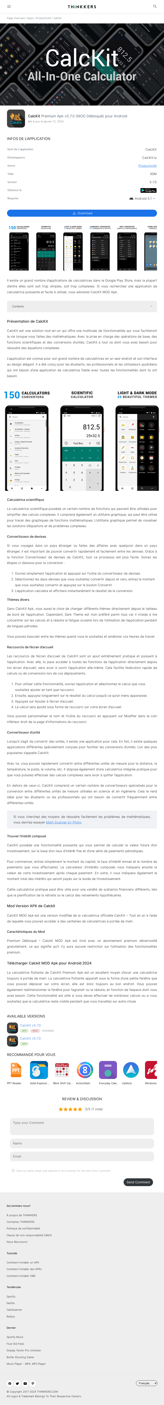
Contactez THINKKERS (20, 1221)
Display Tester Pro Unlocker (24, 1350)
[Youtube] (25, 1383)
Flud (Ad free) (15, 1343)
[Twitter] (17, 1383)
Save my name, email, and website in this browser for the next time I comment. (63, 1170)
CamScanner (14, 1309)
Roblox (11, 1316)
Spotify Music (15, 1337)
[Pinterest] (33, 1383)
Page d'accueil (16, 18)
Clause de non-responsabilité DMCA (29, 1235)
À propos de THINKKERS (22, 1215)
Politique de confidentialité (23, 1228)
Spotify (11, 1296)
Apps (30, 18)
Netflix (11, 1303)
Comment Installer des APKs (24, 1269)
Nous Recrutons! (17, 1241)
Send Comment (138, 1182)
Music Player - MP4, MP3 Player (26, 1363)
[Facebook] (10, 1383)
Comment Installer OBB (21, 1275)
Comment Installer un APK (23, 1262)
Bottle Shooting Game (20, 1357)
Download (82, 213)
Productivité (43, 18)
